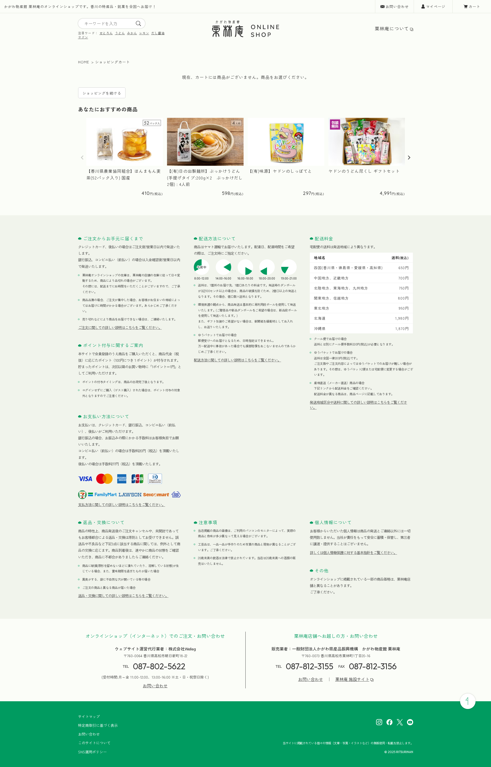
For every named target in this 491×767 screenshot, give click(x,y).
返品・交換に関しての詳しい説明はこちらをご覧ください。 (123, 595)
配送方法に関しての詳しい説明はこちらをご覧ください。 (237, 359)
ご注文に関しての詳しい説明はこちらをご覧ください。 (120, 327)
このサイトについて (94, 742)
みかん (132, 33)
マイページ (435, 6)
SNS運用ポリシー (92, 751)
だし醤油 (158, 33)
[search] (138, 23)
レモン (144, 33)
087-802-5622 (159, 666)
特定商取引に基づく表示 (98, 725)
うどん (120, 33)
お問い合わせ (397, 6)
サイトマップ (89, 716)
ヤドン (83, 37)
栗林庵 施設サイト (352, 679)
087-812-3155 (309, 666)
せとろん (106, 33)
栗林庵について (392, 28)
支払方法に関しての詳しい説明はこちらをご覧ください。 (121, 504)
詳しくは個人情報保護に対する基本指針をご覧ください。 (353, 552)
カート (474, 6)
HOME (83, 61)
